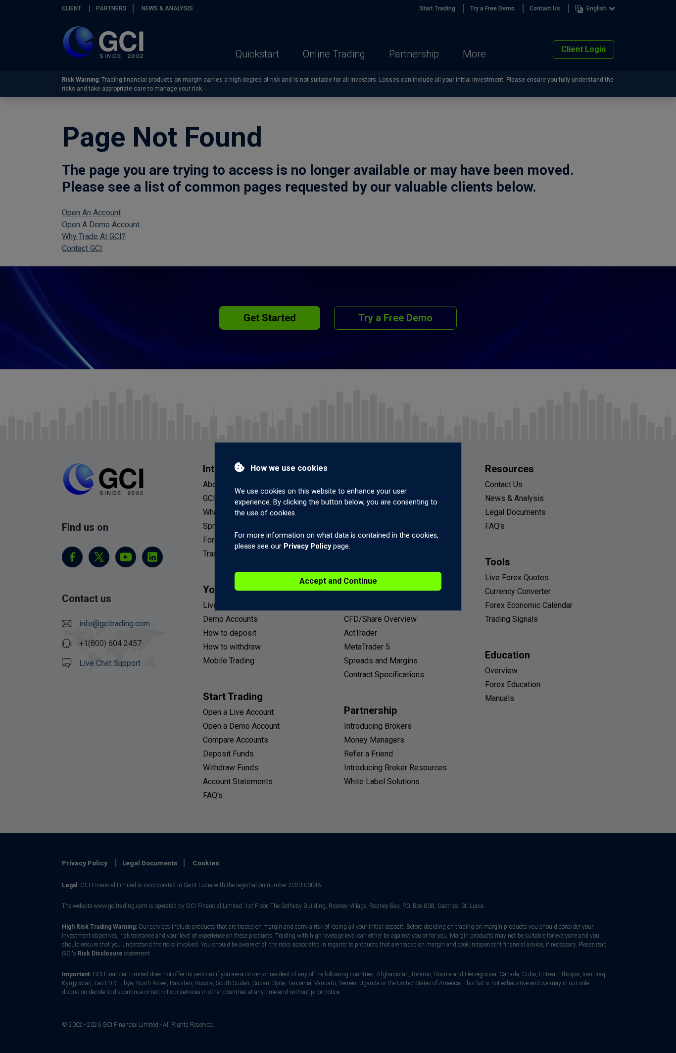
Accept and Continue (338, 581)
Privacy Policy (307, 546)
